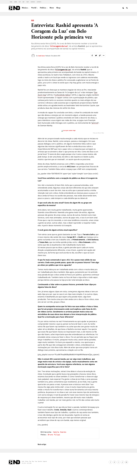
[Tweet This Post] (96, 55)
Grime (15, 2)
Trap (27, 2)
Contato (33, 2)
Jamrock (95, 123)
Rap (23, 2)
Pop (20, 2)
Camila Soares (41, 56)
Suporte (39, 2)
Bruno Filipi (54, 435)
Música (25, 8)
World (33, 8)
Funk (11, 2)
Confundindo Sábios (62, 95)
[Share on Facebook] (92, 55)
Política (43, 8)
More (52, 8)
